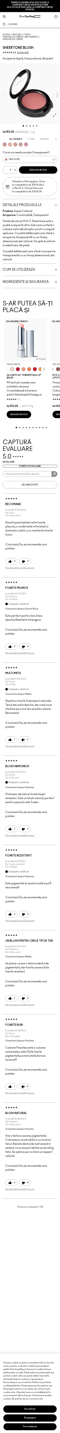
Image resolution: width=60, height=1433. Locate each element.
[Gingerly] (15, 144)
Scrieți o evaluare (30, 466)
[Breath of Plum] (26, 144)
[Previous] (7, 369)
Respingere (30, 1418)
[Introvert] (23, 369)
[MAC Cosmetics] (30, 16)
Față (27, 35)
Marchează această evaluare (19, 568)
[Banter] (18, 369)
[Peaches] (10, 144)
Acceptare (30, 1409)
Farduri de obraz (13, 39)
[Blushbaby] (21, 144)
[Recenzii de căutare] (54, 474)
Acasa (6, 35)
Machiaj (17, 35)
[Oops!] (40, 369)
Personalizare (30, 1426)
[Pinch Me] (5, 144)
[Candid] (29, 369)
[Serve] (35, 369)
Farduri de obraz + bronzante (20, 37)
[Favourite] (12, 369)
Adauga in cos (38, 170)
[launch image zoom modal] (54, 115)
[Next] (43, 369)
